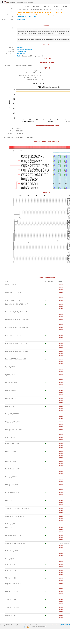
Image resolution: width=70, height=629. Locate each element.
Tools (45, 6)
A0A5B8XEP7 (21, 47)
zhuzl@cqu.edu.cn (43, 625)
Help (64, 6)
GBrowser (36, 6)
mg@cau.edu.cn (54, 625)
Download (55, 6)
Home (27, 6)
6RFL (18, 56)
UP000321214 (22, 52)
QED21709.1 (21, 19)
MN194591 (21, 49)
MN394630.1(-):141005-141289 (26, 17)
